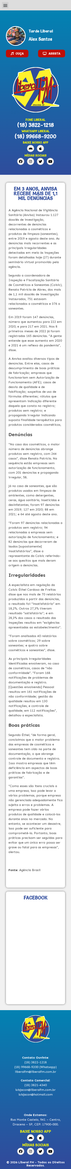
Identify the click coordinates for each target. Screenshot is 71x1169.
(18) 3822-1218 (35, 125)
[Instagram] (30, 161)
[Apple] (40, 148)
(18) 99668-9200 (35, 136)
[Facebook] (20, 161)
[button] (5, 5)
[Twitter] (40, 161)
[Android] (30, 148)
